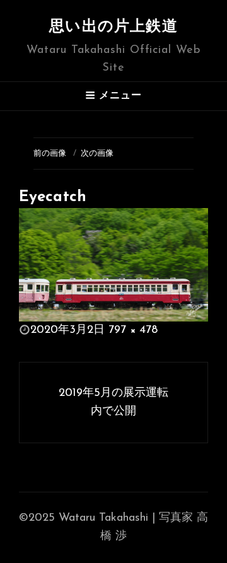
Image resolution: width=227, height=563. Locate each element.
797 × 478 (133, 330)
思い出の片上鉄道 (113, 27)
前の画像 (49, 153)
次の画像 (97, 153)
